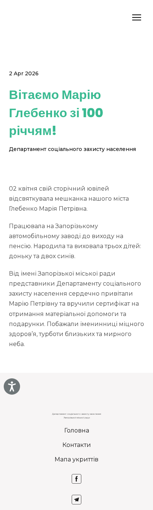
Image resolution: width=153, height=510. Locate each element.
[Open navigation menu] (136, 17)
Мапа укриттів (76, 459)
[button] (76, 479)
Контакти (76, 444)
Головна (76, 430)
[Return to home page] (18, 17)
